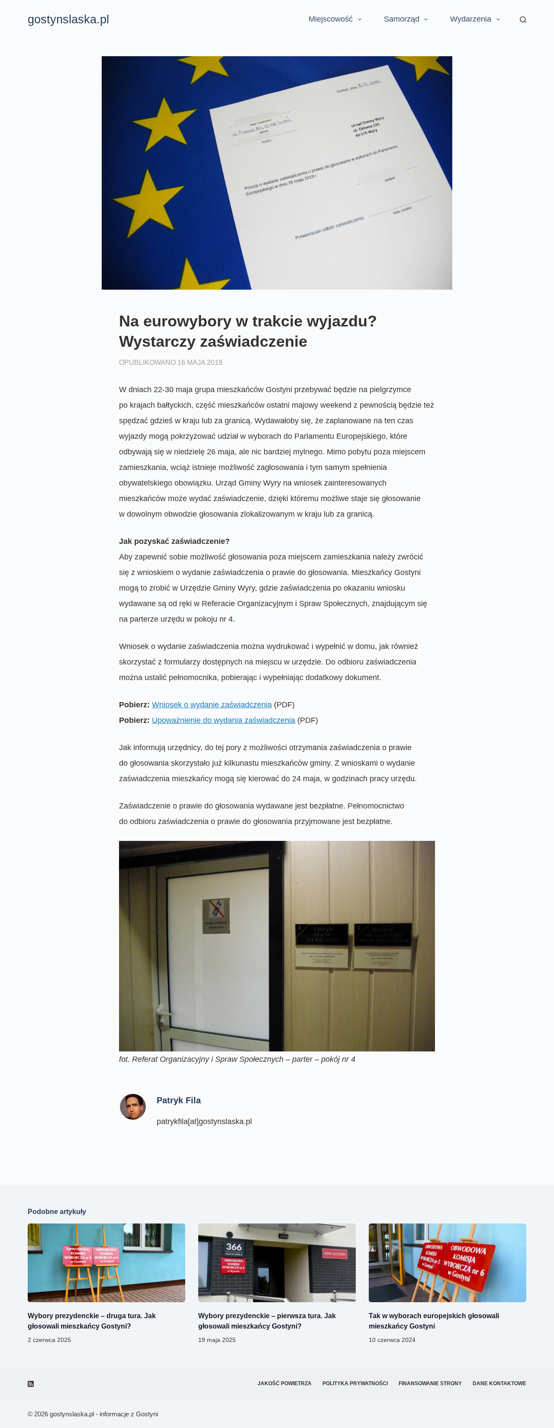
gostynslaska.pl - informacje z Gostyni (104, 1414)
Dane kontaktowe (499, 1383)
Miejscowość (331, 19)
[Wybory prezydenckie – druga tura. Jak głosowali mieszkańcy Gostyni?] (106, 1263)
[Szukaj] (523, 19)
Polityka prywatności (355, 1383)
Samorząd (401, 19)
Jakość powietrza (285, 1383)
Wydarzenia (470, 19)
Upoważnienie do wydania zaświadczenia (223, 720)
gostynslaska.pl (68, 19)
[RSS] (31, 1384)
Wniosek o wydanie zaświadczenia (212, 704)
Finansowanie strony (430, 1383)
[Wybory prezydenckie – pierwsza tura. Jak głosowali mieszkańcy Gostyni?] (277, 1263)
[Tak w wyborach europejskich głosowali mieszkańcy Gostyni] (447, 1263)
